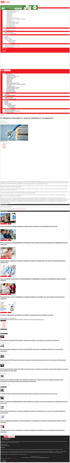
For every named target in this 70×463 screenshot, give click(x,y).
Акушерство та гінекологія (13, 11)
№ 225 (50, 182)
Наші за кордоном (9, 32)
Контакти (4, 48)
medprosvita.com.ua (14, 458)
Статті (3, 7)
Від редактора (8, 38)
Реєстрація (2, 447)
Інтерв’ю (6, 35)
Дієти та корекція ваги (10, 44)
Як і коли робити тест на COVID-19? (7, 318)
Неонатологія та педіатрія (13, 18)
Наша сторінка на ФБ (4, 445)
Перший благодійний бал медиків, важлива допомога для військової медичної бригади (29, 340)
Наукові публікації (11, 10)
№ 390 (34, 199)
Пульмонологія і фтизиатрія (13, 22)
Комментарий (3, 320)
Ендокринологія (10, 24)
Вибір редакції (3, 223)
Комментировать (4, 121)
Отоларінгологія (11, 21)
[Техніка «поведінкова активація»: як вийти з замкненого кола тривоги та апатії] (8, 311)
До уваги (4, 31)
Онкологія (9, 20)
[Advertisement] (35, 61)
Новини (4, 28)
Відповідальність (5, 439)
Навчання (7, 29)
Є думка (6, 37)
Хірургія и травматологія (12, 23)
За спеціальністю (9, 9)
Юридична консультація (10, 33)
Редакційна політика (6, 438)
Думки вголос (5, 34)
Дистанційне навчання (10, 30)
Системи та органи (9, 47)
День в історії (12, 41)
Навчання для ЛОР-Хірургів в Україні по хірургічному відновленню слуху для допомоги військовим (33, 360)
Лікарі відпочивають (11, 40)
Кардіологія (9, 14)
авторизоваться (22, 209)
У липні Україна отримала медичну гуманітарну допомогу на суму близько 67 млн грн (28, 226)
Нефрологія (9, 16)
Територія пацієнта (6, 43)
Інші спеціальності (11, 25)
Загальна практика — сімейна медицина (16, 19)
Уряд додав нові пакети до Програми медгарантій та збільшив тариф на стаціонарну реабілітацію (22, 319)
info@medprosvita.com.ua (44, 457)
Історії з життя (12, 42)
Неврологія (9, 15)
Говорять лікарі (8, 39)
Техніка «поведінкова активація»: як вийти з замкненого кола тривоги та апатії (26, 315)
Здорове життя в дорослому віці (12, 46)
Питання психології (11, 26)
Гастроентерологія (11, 12)
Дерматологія (10, 13)
